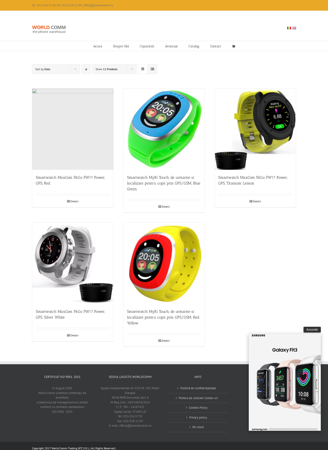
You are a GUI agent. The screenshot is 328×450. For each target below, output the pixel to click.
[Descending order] (86, 69)
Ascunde (312, 329)
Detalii (74, 201)
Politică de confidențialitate (198, 388)
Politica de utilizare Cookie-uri (198, 398)
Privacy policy (198, 417)
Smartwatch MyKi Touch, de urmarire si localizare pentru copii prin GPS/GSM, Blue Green (163, 183)
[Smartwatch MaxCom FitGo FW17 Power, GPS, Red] (72, 129)
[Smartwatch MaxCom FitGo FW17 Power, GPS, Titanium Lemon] (255, 129)
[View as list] (152, 69)
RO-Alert (198, 427)
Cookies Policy (198, 408)
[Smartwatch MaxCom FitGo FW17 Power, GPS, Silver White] (72, 263)
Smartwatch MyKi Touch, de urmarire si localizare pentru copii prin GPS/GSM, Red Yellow (163, 317)
